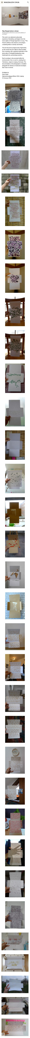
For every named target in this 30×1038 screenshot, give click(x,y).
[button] (2, 2)
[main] (15, 54)
